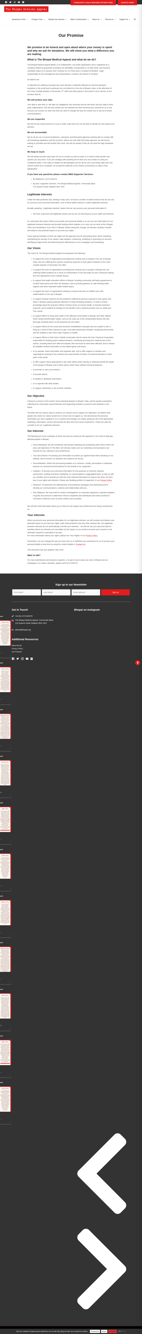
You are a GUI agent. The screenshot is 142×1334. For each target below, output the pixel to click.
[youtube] (19, 2)
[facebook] (6, 2)
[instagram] (15, 2)
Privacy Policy (106, 480)
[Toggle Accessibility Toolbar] (137, 662)
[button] (135, 19)
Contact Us (80, 544)
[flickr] (23, 2)
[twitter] (11, 2)
